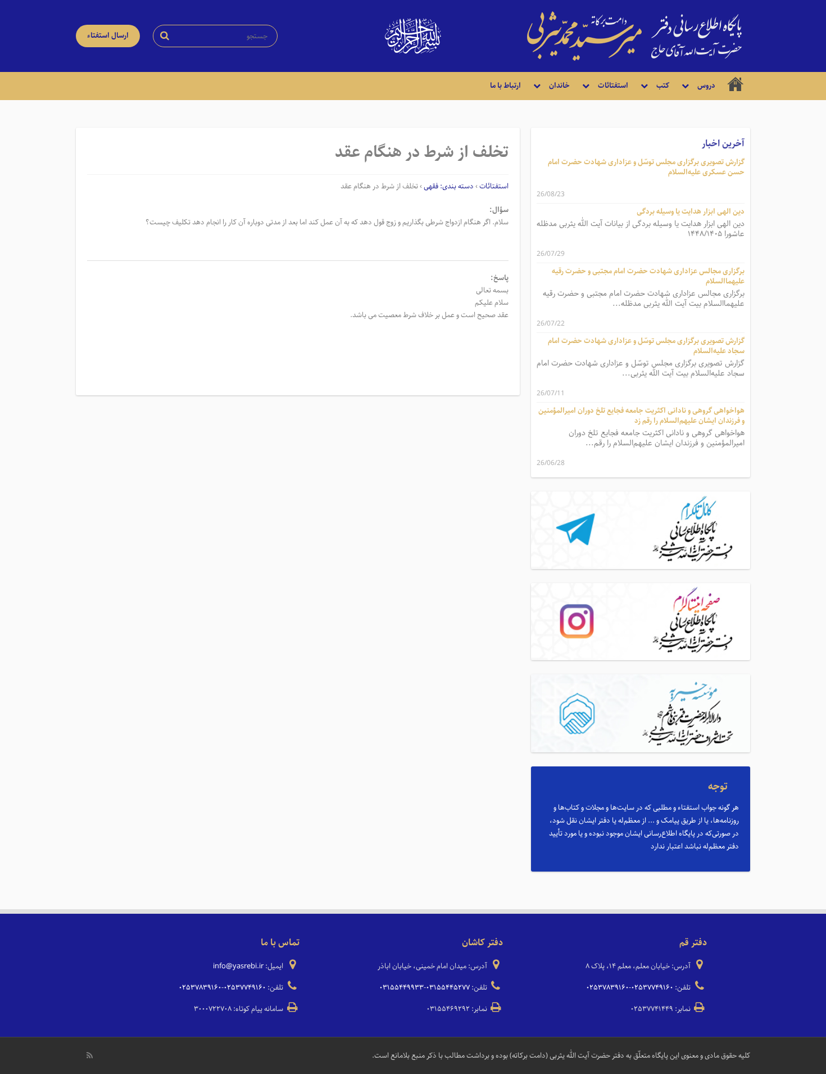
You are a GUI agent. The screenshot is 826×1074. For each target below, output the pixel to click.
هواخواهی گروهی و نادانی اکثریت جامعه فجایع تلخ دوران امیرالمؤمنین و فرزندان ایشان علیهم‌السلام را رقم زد (641, 415)
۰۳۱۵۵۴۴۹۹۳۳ (401, 987)
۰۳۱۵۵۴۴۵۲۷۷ (448, 987)
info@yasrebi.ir (238, 966)
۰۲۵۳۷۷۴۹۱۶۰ (652, 987)
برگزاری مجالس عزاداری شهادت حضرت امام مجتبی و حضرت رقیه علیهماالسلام (648, 276)
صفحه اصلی (735, 86)
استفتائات (494, 186)
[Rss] (89, 1055)
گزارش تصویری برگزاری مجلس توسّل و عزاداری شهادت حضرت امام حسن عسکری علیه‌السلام (646, 167)
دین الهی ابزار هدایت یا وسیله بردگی (691, 211)
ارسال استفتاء (108, 35)
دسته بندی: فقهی (449, 186)
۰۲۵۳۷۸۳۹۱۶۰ (607, 987)
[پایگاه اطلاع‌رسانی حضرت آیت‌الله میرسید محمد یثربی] (634, 35)
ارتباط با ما (505, 85)
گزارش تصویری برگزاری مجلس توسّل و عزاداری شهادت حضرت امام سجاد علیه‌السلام (646, 346)
